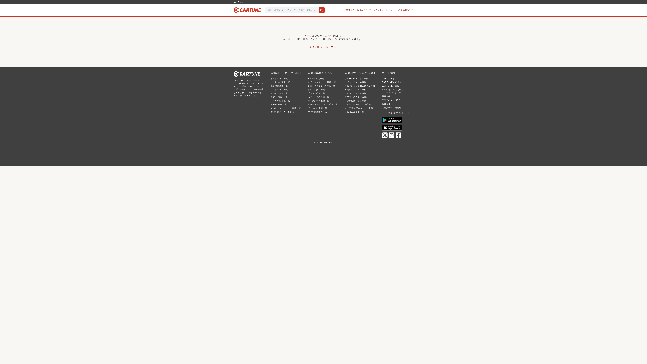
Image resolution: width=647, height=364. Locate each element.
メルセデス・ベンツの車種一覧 (286, 108)
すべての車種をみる (317, 112)
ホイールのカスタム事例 (356, 78)
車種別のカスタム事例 (357, 10)
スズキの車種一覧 (279, 97)
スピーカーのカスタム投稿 (358, 104)
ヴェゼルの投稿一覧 (317, 108)
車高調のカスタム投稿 (355, 89)
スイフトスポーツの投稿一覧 (322, 82)
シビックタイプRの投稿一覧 (321, 86)
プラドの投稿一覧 (316, 93)
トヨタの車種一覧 (279, 78)
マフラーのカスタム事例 (356, 97)
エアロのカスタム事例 (355, 101)
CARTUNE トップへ (323, 47)
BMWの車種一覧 (279, 104)
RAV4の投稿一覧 (316, 78)
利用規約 (386, 96)
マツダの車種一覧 (279, 89)
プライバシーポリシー (392, 100)
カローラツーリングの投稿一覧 (323, 104)
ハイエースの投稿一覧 (318, 97)
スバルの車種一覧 (279, 93)
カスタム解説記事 (404, 10)
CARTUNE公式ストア (393, 86)
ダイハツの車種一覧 (280, 101)
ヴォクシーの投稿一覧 (318, 101)
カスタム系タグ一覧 (354, 112)
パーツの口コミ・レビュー (382, 10)
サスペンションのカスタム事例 (360, 86)
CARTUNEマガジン (391, 82)
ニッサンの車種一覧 (280, 82)
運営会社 (386, 104)
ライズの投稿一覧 (316, 89)
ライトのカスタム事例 (355, 93)
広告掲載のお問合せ (391, 107)
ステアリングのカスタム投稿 (359, 108)
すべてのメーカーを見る (282, 112)
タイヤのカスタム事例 (355, 82)
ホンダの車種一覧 (279, 86)
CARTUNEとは (389, 78)
